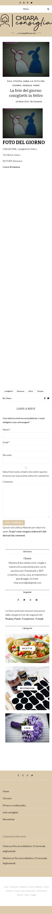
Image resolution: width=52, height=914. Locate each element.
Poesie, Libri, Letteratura (25, 891)
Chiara (8, 398)
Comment (8, 481)
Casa (6, 887)
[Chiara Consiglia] (26, 25)
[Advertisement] (26, 279)
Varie (36, 85)
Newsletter (9, 819)
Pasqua (27, 85)
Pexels (17, 618)
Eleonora (20, 391)
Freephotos (28, 618)
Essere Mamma (35, 887)
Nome (6, 429)
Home (6, 791)
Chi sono (7, 798)
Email (6, 442)
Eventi (46, 887)
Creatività (13, 887)
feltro (30, 391)
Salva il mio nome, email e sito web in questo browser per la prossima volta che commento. (26, 473)
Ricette (20, 895)
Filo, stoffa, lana (18, 81)
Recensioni (42, 891)
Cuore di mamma (11, 166)
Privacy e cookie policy (14, 805)
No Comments (36, 101)
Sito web (7, 455)
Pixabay (9, 618)
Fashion (9, 891)
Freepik (39, 618)
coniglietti (8, 391)
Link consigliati (10, 812)
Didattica (23, 887)
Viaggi (33, 895)
